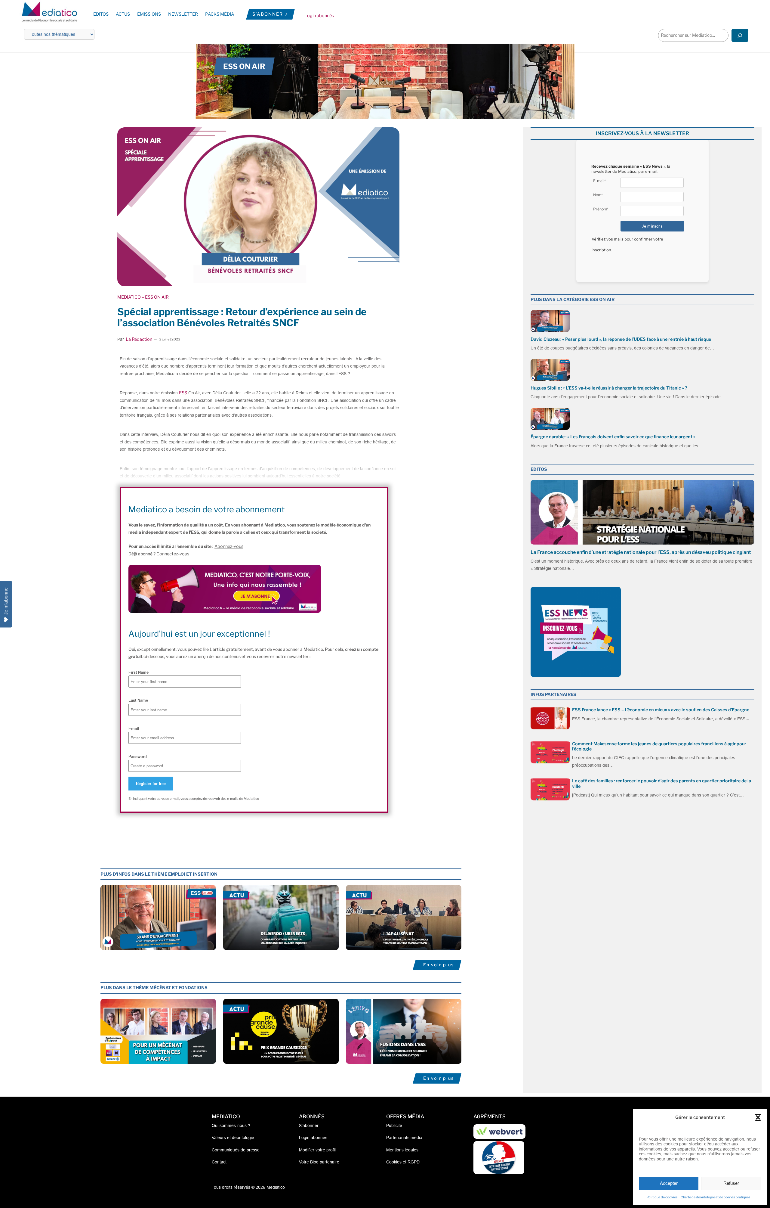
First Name (138, 672)
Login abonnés (319, 15)
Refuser (731, 1183)
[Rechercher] (740, 35)
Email (133, 728)
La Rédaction (139, 339)
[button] (758, 1117)
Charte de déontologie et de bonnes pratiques (715, 1197)
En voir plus (438, 964)
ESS (183, 393)
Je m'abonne (5, 601)
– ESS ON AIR (155, 297)
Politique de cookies (662, 1197)
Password (137, 756)
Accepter (669, 1183)
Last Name (138, 700)
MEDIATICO (129, 297)
